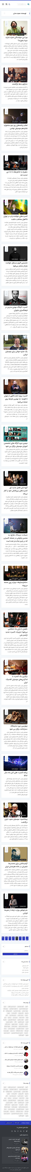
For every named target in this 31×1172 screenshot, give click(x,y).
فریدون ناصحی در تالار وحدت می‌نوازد (19, 993)
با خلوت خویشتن (13, 1009)
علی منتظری (21, 1022)
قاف (15, 1022)
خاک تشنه (21, 1018)
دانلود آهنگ (25, 968)
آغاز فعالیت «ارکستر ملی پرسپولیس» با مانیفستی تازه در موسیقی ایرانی (13, 1053)
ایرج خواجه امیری (23, 1009)
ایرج (5, 1007)
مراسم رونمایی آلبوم (23, 1026)
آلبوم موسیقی (21, 1007)
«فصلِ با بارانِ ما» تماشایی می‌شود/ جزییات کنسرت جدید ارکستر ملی (16, 632)
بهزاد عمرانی (25, 1011)
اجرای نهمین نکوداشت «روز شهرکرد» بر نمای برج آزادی (15, 984)
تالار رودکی (21, 1013)
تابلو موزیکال (9, 1011)
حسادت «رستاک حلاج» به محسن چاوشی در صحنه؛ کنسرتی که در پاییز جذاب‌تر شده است (15, 538)
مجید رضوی (14, 1024)
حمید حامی (20, 1015)
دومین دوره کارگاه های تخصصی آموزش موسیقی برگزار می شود (15, 445)
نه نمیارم (12, 1031)
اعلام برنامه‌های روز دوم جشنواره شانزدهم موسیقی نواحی (15, 127)
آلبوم (27, 1007)
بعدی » (2, 938)
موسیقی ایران (15, 34)
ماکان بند (21, 1024)
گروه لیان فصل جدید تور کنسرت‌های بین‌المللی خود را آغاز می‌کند (15, 490)
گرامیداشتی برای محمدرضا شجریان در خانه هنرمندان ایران (16, 865)
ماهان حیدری (9, 1022)
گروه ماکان (21, 1035)
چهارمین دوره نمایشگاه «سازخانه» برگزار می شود (18, 728)
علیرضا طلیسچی (12, 1020)
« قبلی (27, 938)
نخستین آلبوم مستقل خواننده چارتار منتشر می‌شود (16, 265)
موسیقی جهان (25, 972)
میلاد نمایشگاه (19, 1031)
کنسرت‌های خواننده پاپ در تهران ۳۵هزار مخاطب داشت (15, 218)
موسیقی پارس (11, 1029)
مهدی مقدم (14, 1026)
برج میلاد (6, 1009)
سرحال (9, 1018)
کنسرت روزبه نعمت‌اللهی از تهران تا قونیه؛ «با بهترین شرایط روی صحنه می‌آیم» (15, 399)
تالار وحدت (14, 1013)
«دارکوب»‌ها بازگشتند (19, 84)
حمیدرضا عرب (13, 1015)
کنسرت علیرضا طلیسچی (17, 1033)
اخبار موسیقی (23, 34)
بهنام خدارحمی (17, 1011)
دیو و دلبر (15, 1018)
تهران (8, 1013)
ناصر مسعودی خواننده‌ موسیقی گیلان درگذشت (17, 990)
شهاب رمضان (20, 1020)
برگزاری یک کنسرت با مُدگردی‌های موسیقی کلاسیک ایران (16, 679)
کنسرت (26, 1033)
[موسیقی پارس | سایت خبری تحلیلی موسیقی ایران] (23, 4)
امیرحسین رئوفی (12, 1007)
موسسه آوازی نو (20, 1029)
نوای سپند (6, 1031)
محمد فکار (7, 1024)
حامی (26, 1015)
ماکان (26, 1024)
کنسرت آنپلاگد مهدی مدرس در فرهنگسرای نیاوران (16, 309)
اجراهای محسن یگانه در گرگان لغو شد (19, 995)
